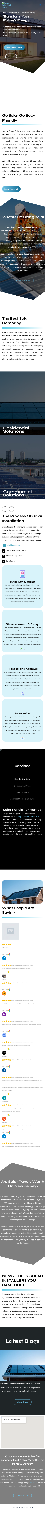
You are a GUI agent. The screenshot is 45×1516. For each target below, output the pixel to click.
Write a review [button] (4, 951)
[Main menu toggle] (40, 5)
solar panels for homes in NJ (27, 816)
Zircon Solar (22, 5)
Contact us (33, 1482)
